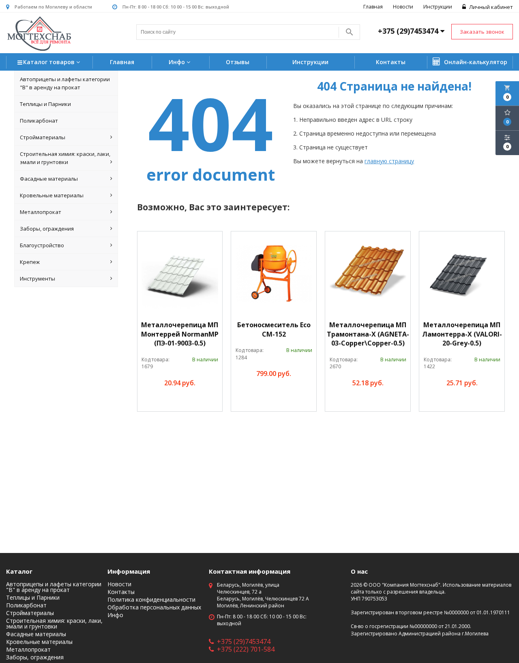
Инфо (178, 62)
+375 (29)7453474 (243, 641)
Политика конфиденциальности (151, 600)
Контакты (390, 62)
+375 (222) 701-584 (246, 649)
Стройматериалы (42, 137)
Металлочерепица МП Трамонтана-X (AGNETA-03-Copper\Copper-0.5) (368, 334)
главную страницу (389, 161)
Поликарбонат (39, 120)
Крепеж (30, 262)
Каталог (19, 571)
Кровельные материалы (52, 195)
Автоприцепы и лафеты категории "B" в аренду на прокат (65, 83)
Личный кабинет (490, 7)
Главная (373, 6)
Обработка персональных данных (154, 607)
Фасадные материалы (49, 178)
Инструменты (37, 278)
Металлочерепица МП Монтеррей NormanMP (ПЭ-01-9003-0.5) (180, 334)
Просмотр (199, 401)
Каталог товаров (49, 62)
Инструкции (437, 6)
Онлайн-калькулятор (474, 62)
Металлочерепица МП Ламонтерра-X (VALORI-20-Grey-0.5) (462, 334)
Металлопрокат (40, 212)
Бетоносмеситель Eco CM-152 (274, 329)
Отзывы (237, 62)
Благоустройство (42, 245)
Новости (403, 6)
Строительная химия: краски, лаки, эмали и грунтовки (65, 158)
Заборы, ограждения (47, 228)
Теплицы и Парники (45, 104)
